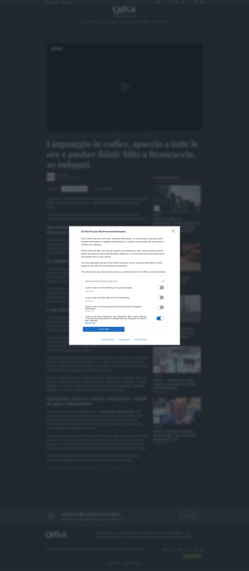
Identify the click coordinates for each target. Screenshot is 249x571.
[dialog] (124, 285)
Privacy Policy (141, 339)
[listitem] (124, 281)
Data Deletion (108, 339)
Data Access (124, 339)
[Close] (174, 232)
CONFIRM (103, 329)
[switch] (160, 288)
